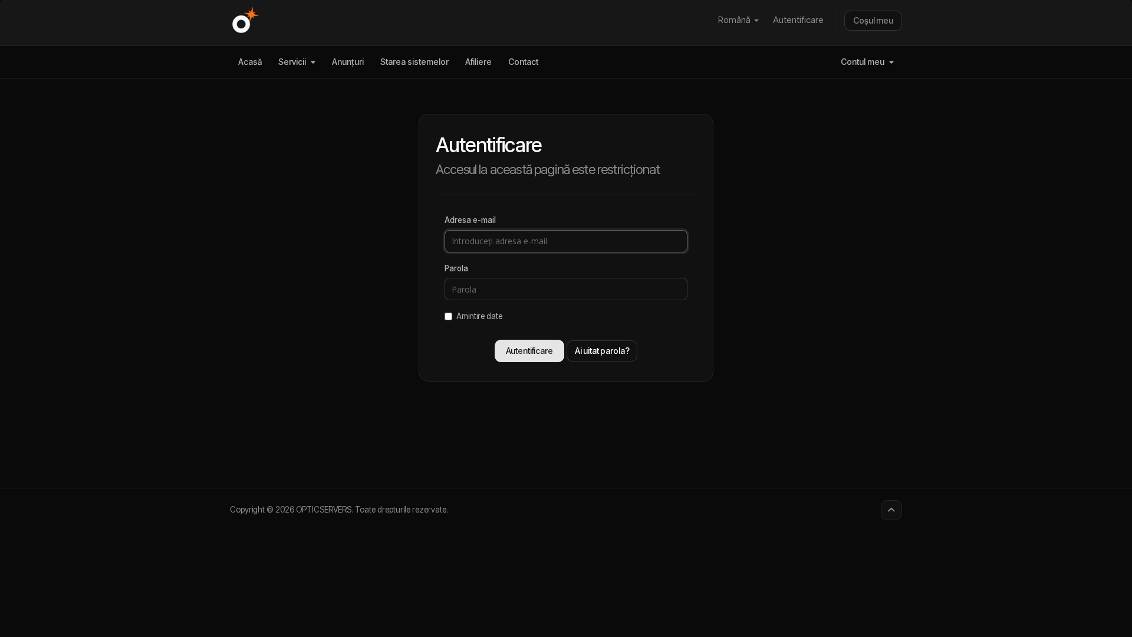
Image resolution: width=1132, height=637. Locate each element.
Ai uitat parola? (602, 351)
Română (735, 19)
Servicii (294, 62)
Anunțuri (348, 62)
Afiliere (478, 62)
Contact (523, 62)
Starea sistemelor (414, 62)
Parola (456, 268)
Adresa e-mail (470, 220)
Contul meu (864, 62)
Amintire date (479, 316)
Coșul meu (873, 20)
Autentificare (798, 19)
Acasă (250, 62)
